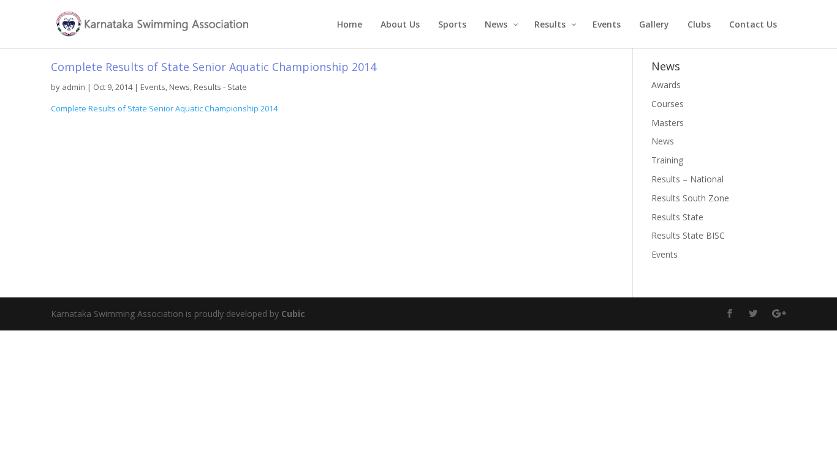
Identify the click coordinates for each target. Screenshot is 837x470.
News (179, 86)
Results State (677, 217)
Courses (667, 104)
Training (667, 160)
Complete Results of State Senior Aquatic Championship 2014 (164, 108)
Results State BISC (688, 235)
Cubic (293, 313)
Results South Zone (690, 198)
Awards (666, 85)
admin (73, 86)
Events (152, 86)
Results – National (687, 179)
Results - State (220, 86)
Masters (667, 123)
